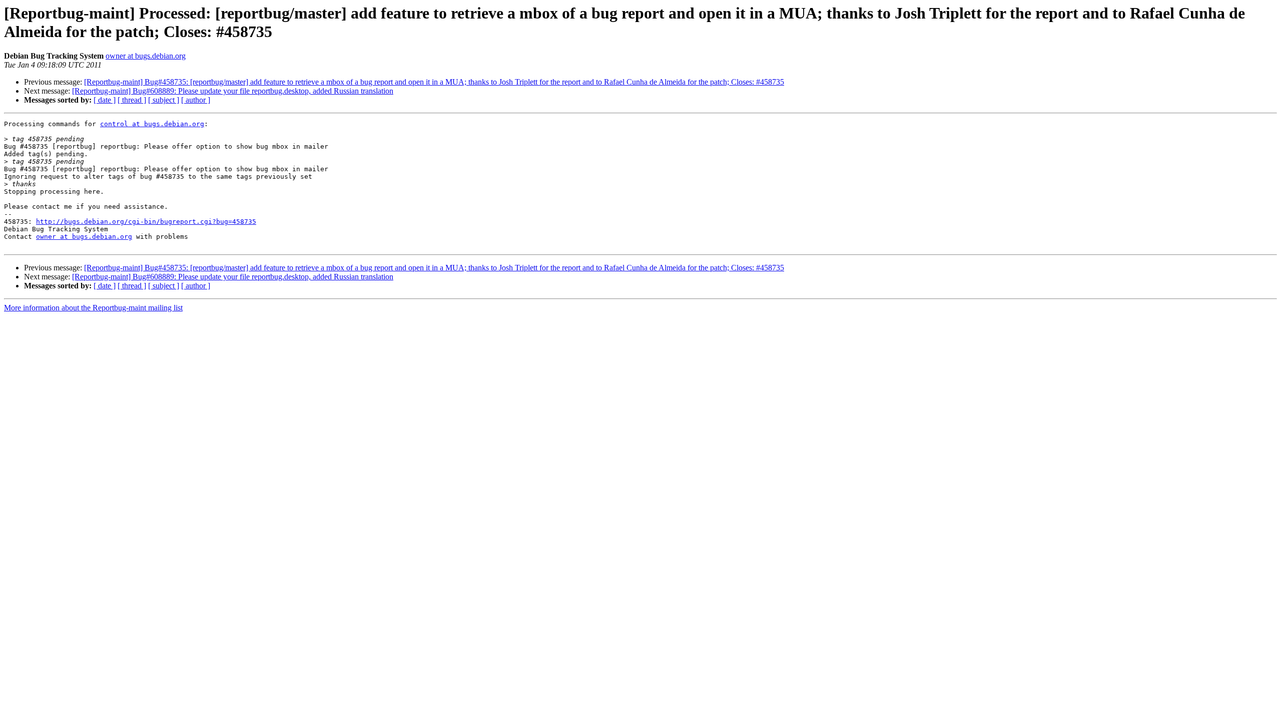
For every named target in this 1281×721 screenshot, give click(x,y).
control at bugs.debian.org (152, 124)
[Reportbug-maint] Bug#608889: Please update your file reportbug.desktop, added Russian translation (232, 91)
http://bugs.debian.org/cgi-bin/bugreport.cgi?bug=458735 (146, 221)
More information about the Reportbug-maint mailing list (93, 307)
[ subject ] (163, 100)
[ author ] (195, 100)
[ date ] (105, 100)
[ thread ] (132, 100)
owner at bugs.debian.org (146, 56)
